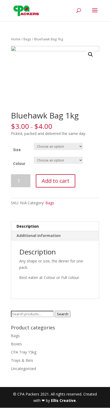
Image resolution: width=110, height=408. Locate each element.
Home (16, 39)
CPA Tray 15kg (23, 352)
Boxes (16, 343)
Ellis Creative (63, 400)
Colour (19, 163)
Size (17, 149)
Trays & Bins (22, 360)
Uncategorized (23, 368)
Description (28, 226)
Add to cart (55, 180)
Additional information (39, 235)
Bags (27, 39)
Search (62, 314)
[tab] (55, 226)
